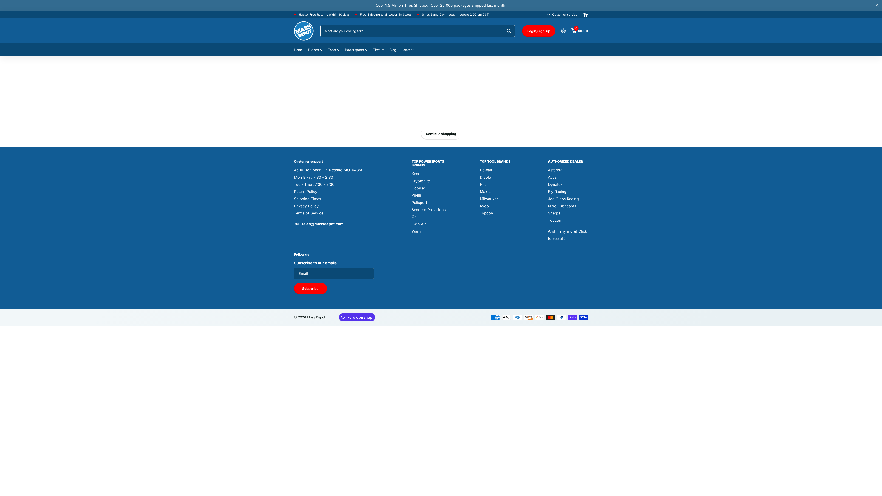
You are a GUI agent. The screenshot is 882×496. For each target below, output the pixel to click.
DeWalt (486, 170)
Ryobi (485, 206)
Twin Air (419, 224)
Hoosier (418, 188)
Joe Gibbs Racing (563, 199)
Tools (332, 50)
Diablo (485, 177)
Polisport (419, 202)
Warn (416, 231)
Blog (393, 50)
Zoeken (509, 31)
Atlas (552, 177)
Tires (376, 50)
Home (298, 50)
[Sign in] (563, 31)
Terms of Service (308, 213)
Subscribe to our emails (315, 263)
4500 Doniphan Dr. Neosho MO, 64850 (328, 170)
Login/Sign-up (538, 31)
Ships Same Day (433, 14)
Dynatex (555, 184)
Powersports (354, 50)
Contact (408, 50)
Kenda (417, 173)
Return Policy (305, 191)
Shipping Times (307, 199)
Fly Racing (557, 191)
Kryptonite (421, 181)
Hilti (483, 184)
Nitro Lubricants (562, 206)
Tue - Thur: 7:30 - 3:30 (314, 184)
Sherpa (554, 213)
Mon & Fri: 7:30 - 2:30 (313, 177)
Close (877, 5)
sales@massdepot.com (322, 224)
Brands (313, 50)
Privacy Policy (306, 206)
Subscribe (310, 288)
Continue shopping (441, 134)
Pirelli (416, 195)
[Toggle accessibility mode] (585, 15)
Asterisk (555, 170)
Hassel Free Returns (313, 14)
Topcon (486, 213)
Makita (486, 191)
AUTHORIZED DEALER (565, 161)
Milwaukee (489, 199)
